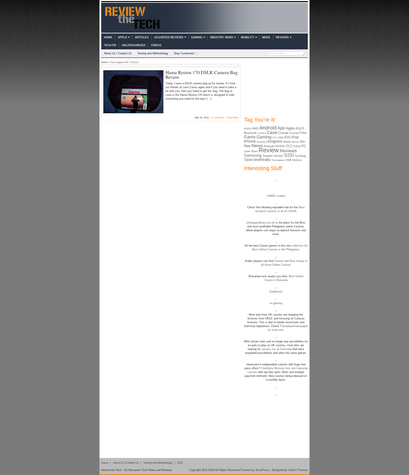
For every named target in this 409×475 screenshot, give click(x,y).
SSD (289, 155)
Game (250, 137)
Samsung (253, 155)
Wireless (297, 160)
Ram (254, 151)
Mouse (295, 142)
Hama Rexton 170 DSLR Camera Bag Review (202, 74)
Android (268, 128)
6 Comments (218, 117)
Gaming (196, 37)
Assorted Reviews (168, 37)
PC (304, 146)
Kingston (275, 141)
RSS (180, 462)
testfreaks (262, 160)
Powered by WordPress (254, 470)
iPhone (250, 141)
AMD (255, 128)
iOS (287, 137)
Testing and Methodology (152, 53)
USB (288, 160)
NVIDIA (280, 146)
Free (303, 133)
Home (108, 37)
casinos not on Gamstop (276, 349)
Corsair (283, 133)
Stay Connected (184, 53)
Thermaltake (277, 160)
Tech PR (110, 45)
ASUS (299, 128)
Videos (156, 45)
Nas (247, 146)
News (266, 37)
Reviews (282, 37)
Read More (233, 117)
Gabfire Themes (298, 470)
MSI (302, 141)
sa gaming (275, 303)
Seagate (267, 155)
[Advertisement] (276, 86)
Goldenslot (275, 291)
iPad (294, 137)
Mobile (287, 141)
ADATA (247, 128)
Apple (122, 37)
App (281, 128)
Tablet (248, 160)
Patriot (297, 146)
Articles (142, 37)
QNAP (247, 151)
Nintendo (269, 146)
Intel (280, 137)
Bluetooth (250, 133)
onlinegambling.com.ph (260, 222)
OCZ (289, 146)
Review (269, 150)
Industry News (221, 37)
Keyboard (262, 142)
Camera (262, 133)
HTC (274, 137)
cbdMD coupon (276, 195)
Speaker (278, 156)
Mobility (247, 37)
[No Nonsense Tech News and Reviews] (132, 17)
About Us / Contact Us (118, 53)
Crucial (294, 133)
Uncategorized (133, 45)
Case (272, 132)
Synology (300, 155)
